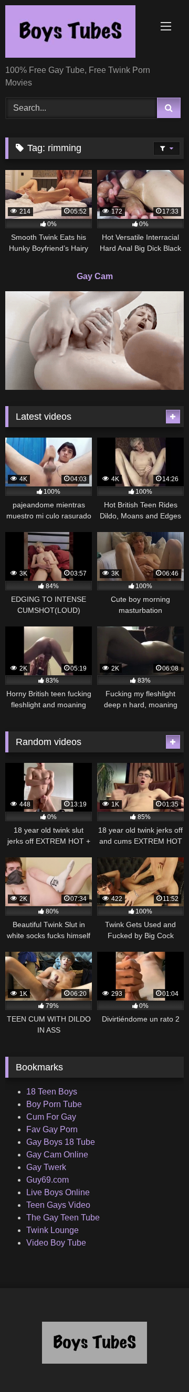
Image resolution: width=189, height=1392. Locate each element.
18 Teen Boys (51, 1091)
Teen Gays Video (58, 1204)
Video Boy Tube (56, 1242)
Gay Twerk (46, 1167)
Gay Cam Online (57, 1154)
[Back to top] (156, 1361)
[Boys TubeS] (77, 33)
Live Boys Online (58, 1192)
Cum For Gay (51, 1116)
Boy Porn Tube (54, 1104)
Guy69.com (47, 1179)
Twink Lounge (52, 1230)
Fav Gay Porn (52, 1129)
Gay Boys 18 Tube (60, 1142)
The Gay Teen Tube (63, 1217)
